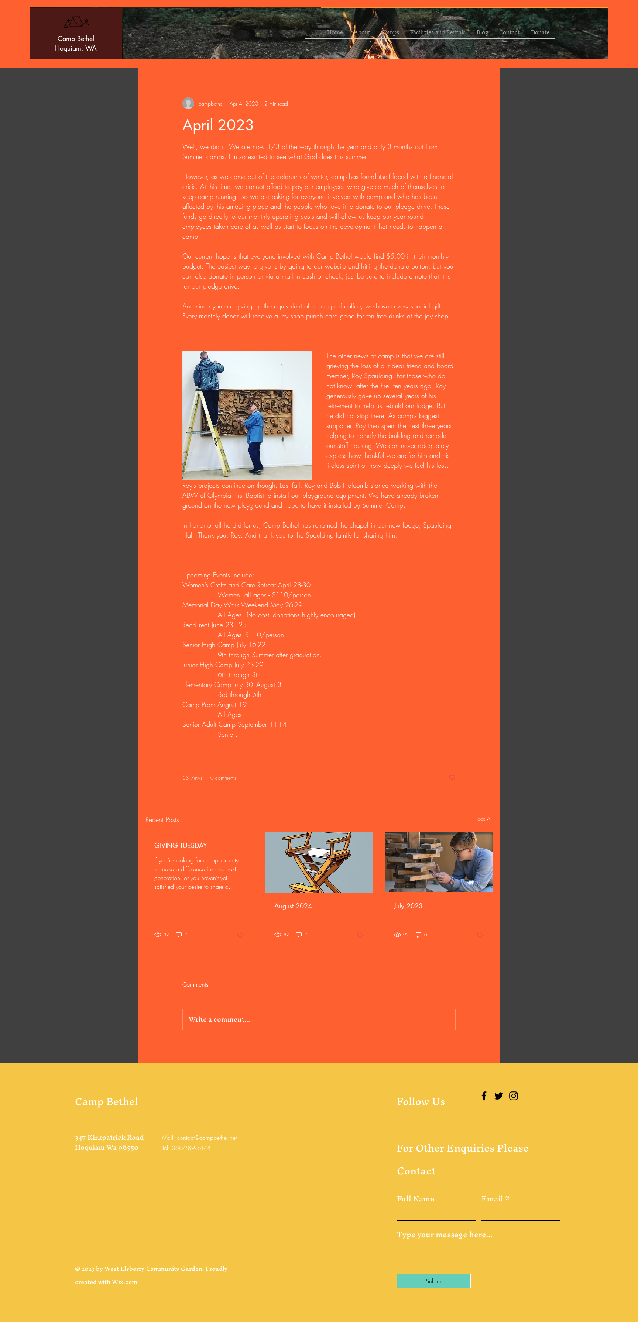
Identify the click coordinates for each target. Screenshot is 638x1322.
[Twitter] (499, 1096)
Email (492, 1198)
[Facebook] (484, 1096)
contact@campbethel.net (207, 1137)
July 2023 (408, 905)
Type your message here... (445, 1234)
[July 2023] (439, 862)
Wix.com (124, 1281)
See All (485, 818)
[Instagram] (513, 1096)
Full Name (416, 1198)
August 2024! (294, 905)
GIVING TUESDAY (180, 845)
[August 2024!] (319, 862)
